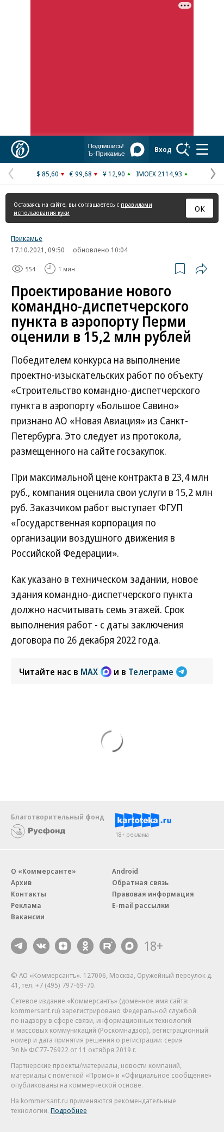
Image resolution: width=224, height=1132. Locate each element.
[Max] (129, 946)
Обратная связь (140, 882)
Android (125, 871)
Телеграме (150, 671)
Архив (21, 882)
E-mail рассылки (140, 905)
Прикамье (26, 238)
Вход (163, 149)
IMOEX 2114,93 (159, 174)
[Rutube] (107, 946)
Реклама (26, 905)
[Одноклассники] (85, 946)
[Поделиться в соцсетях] (201, 268)
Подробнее (69, 1110)
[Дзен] (63, 946)
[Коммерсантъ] (20, 149)
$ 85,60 (47, 174)
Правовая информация (153, 894)
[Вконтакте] (41, 946)
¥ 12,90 (114, 174)
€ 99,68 (81, 174)
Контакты (28, 894)
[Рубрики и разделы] (202, 149)
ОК (200, 208)
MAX (89, 671)
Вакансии (28, 916)
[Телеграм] (19, 946)
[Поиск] (183, 149)
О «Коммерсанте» (43, 871)
